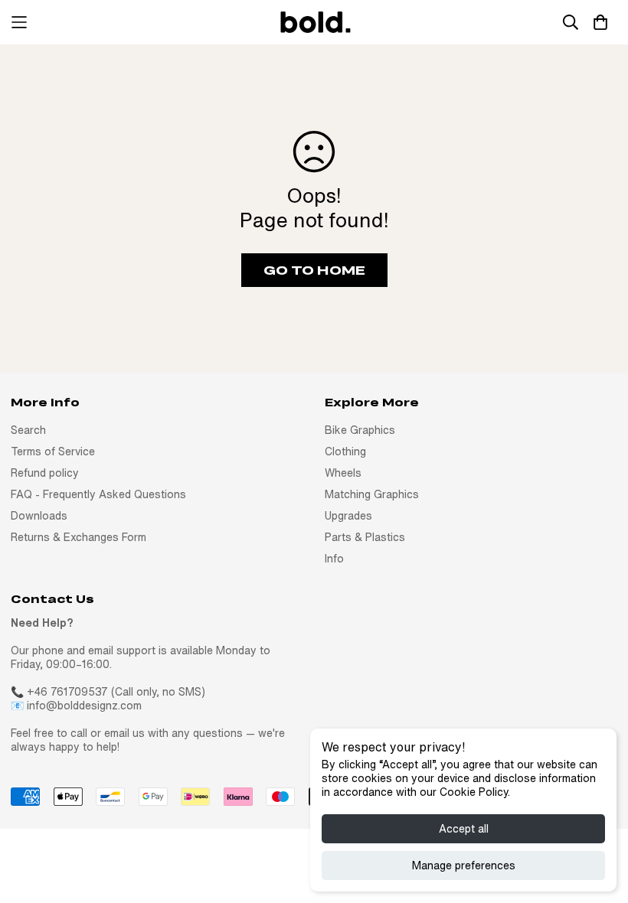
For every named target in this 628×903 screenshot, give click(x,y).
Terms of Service (53, 451)
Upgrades (348, 515)
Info (334, 558)
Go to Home (314, 269)
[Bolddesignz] (314, 22)
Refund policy (45, 473)
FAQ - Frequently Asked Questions (98, 494)
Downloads (39, 515)
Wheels (343, 473)
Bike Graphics (360, 430)
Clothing (345, 451)
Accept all (464, 828)
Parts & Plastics (365, 537)
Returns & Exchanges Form (78, 537)
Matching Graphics (372, 494)
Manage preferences (463, 865)
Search (28, 430)
